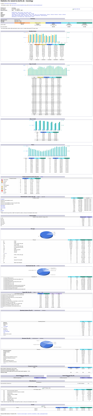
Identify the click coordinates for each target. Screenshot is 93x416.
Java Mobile (5, 326)
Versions (48, 14)
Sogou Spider (3, 207)
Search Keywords (44, 15)
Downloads (23, 14)
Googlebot (2, 199)
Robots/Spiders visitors (23, 13)
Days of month (20, 12)
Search (31, 15)
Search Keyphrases (36, 15)
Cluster (32, 16)
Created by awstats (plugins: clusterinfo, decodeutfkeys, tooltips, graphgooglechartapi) (32, 413)
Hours (30, 12)
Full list (17, 13)
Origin (13, 15)
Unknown (52, 14)
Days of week (26, 12)
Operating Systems (42, 14)
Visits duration (14, 14)
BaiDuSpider (3, 205)
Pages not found (28, 16)
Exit (38, 14)
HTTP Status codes (20, 16)
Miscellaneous (14, 16)
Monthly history (14, 12)
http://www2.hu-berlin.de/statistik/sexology (19, 5)
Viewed (30, 14)
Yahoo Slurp (3, 206)
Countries (13, 13)
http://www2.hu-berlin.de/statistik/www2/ (35, 5)
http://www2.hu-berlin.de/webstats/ (10, 3)
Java (4, 332)
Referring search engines (19, 15)
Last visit (32, 13)
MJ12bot (2, 210)
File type (18, 14)
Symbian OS (5, 330)
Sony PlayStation (6, 331)
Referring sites (26, 15)
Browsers (56, 14)
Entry (36, 14)
